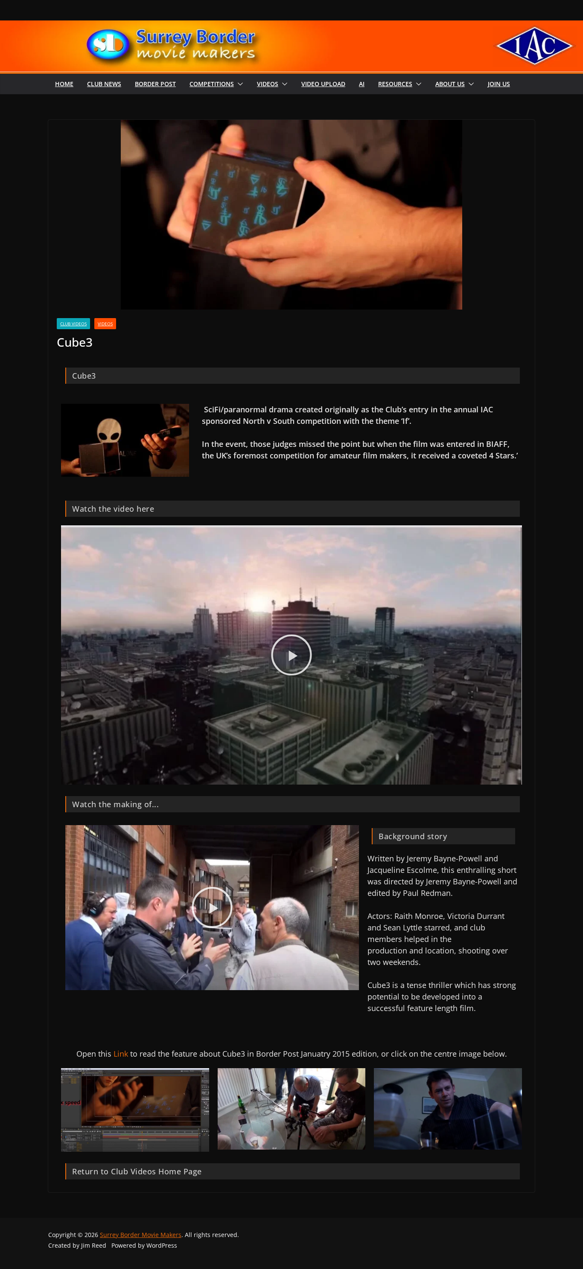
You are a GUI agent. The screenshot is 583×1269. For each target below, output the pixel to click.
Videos (267, 84)
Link (119, 1054)
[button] (238, 84)
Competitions (211, 84)
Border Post (155, 84)
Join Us (499, 84)
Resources (395, 84)
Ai (361, 84)
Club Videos (73, 324)
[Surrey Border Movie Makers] (291, 26)
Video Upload (323, 84)
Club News (104, 84)
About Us (450, 84)
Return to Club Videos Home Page (137, 1171)
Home (64, 84)
